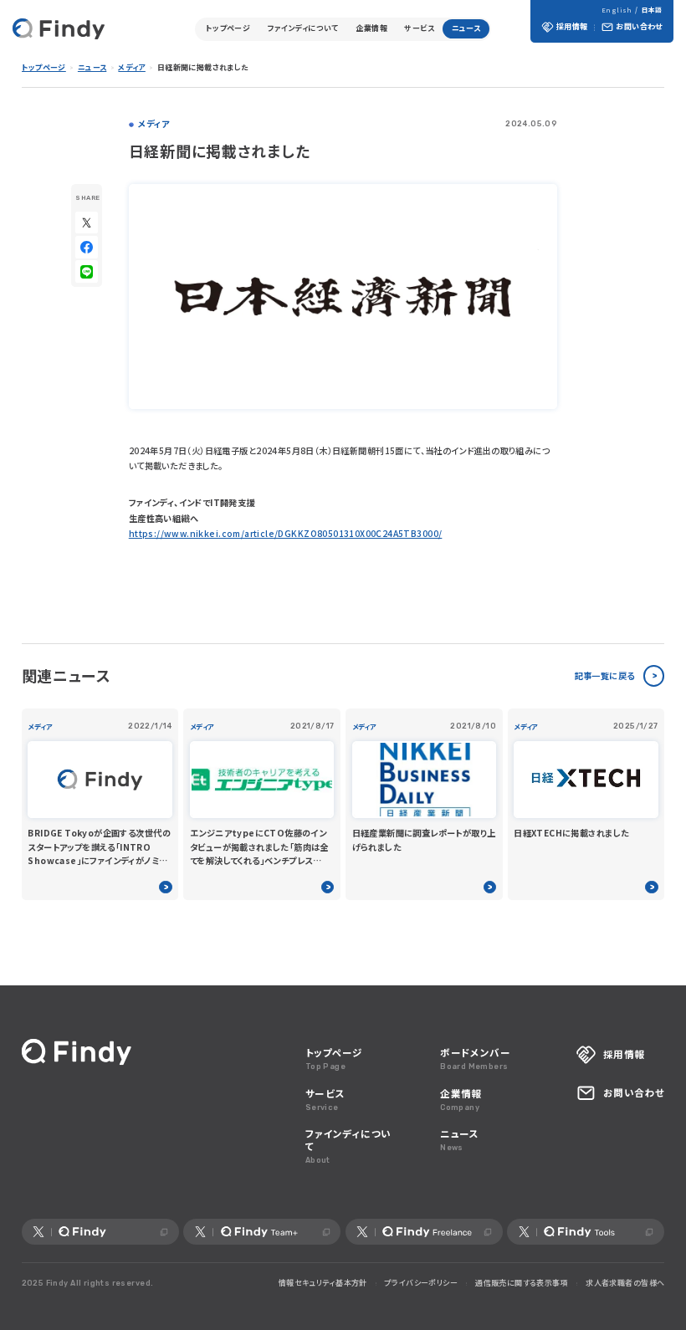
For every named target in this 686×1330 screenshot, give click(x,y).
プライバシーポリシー (421, 1282)
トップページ (228, 28)
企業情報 (371, 28)
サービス (419, 28)
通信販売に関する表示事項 (521, 1282)
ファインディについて (303, 28)
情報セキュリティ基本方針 (323, 1282)
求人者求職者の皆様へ (625, 1282)
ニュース (466, 28)
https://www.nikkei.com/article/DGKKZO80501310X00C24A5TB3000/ (286, 533)
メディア (131, 67)
